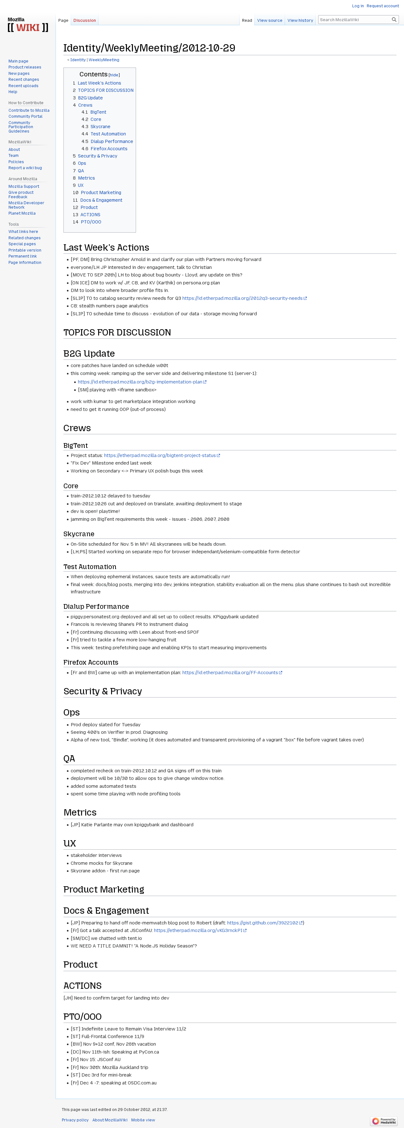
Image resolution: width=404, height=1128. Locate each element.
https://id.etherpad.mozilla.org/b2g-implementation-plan (140, 382)
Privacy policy (75, 1120)
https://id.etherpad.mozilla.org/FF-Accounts (230, 672)
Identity (78, 60)
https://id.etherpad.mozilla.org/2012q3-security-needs (242, 298)
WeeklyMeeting (104, 60)
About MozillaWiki (110, 1120)
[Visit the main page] (28, 25)
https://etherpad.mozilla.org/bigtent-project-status (160, 455)
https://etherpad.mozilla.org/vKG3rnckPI (198, 930)
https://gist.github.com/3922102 (262, 923)
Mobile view (143, 1120)
